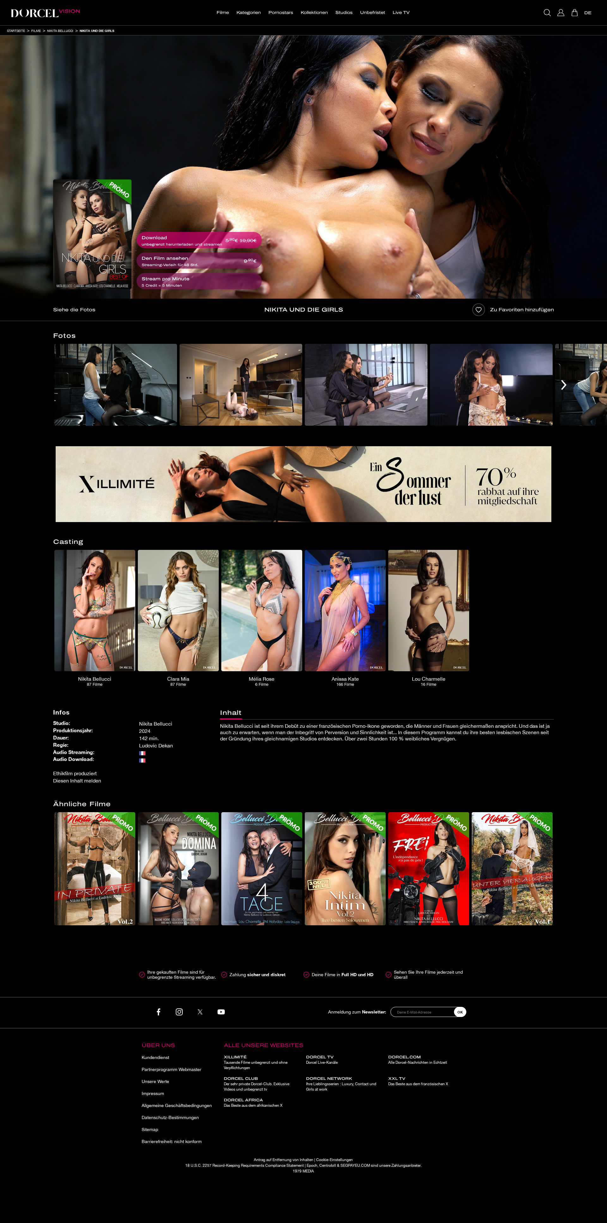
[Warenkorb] (575, 12)
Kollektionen (314, 12)
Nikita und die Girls (97, 31)
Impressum (153, 1093)
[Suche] (548, 12)
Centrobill (327, 1165)
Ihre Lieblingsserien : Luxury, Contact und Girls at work (341, 1084)
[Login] (561, 12)
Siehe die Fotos (74, 309)
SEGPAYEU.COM (355, 1165)
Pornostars (280, 12)
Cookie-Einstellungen (334, 1160)
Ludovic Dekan (156, 745)
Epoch (312, 1165)
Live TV (401, 12)
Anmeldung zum (357, 1011)
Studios (344, 12)
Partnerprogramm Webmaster (171, 1069)
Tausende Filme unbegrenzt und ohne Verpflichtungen (255, 1062)
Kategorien (248, 12)
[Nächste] (564, 385)
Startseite (16, 31)
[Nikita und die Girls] (92, 234)
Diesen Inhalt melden (77, 780)
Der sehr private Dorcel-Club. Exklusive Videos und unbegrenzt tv (256, 1084)
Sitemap (150, 1129)
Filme (223, 12)
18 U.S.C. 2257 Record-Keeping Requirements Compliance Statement (244, 1165)
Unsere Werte (155, 1081)
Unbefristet (372, 12)
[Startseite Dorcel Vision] (45, 12)
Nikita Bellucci (60, 31)
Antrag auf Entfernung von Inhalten (283, 1160)
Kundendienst (155, 1057)
